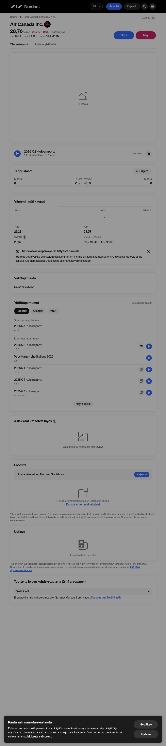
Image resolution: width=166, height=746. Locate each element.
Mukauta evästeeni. (39, 736)
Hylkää (146, 734)
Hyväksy (146, 724)
